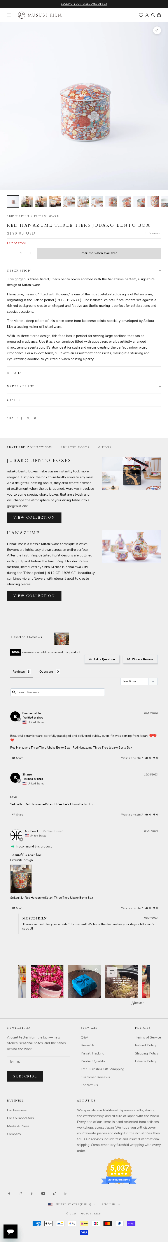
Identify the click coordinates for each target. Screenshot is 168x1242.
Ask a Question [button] (104, 659)
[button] (147, 758)
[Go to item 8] (111, 201)
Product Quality (93, 1061)
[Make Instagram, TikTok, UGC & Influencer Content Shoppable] (137, 1004)
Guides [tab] (104, 447)
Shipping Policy (146, 1053)
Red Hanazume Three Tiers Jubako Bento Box (40, 748)
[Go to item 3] (41, 201)
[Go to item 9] (125, 201)
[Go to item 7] (97, 201)
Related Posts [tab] (75, 447)
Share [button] (19, 758)
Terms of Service (148, 1037)
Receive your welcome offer (84, 3)
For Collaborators (20, 1118)
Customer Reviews (95, 1077)
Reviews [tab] (18, 672)
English (109, 1204)
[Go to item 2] (27, 201)
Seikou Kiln (18, 216)
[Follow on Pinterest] (32, 1193)
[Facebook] (21, 418)
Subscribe (25, 1076)
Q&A (84, 1037)
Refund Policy (145, 1045)
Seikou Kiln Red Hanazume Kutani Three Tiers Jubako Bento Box (51, 804)
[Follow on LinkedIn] (66, 1193)
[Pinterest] (35, 418)
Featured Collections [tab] (29, 447)
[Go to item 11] (153, 201)
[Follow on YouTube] (43, 1193)
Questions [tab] (46, 672)
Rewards (87, 1045)
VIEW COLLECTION (34, 517)
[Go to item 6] (83, 201)
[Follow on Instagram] (20, 1193)
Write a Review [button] (142, 659)
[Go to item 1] (13, 201)
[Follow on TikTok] (54, 1193)
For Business (17, 1110)
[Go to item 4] (55, 201)
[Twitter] (28, 418)
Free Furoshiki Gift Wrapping (102, 1069)
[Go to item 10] (139, 201)
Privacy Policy (145, 1061)
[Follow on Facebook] (9, 1193)
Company (14, 1134)
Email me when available (98, 253)
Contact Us (89, 1085)
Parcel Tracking (92, 1053)
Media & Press (18, 1126)
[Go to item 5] (69, 201)
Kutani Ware (46, 216)
